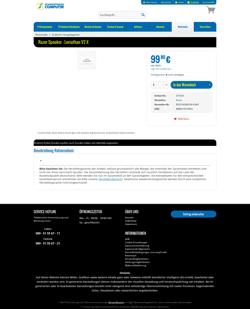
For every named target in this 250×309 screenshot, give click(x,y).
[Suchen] (143, 14)
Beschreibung (43, 150)
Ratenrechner (64, 150)
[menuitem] (150, 2)
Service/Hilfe (208, 2)
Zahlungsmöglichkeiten (137, 262)
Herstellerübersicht (110, 179)
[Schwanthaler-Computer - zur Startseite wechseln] (50, 10)
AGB (127, 239)
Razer (179, 100)
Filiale (181, 2)
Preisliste (194, 2)
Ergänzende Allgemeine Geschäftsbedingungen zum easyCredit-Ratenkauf (146, 252)
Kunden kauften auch (62, 142)
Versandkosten (116, 302)
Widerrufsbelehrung (135, 265)
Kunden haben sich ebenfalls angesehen (96, 142)
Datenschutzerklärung (137, 245)
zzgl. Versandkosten (161, 68)
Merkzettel (166, 2)
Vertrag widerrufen (193, 214)
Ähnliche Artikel (42, 142)
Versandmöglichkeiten (137, 258)
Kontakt (129, 217)
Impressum (131, 224)
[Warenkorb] (198, 10)
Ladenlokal (130, 220)
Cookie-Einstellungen (136, 242)
